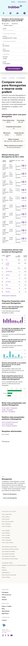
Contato (4, 620)
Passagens (5, 592)
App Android (5, 611)
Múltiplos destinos (8, 25)
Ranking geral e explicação (9, 295)
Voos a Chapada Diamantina (9, 426)
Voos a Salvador (6, 524)
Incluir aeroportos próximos (10, 33)
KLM (7, 285)
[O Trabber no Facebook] (5, 636)
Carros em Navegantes (10, 498)
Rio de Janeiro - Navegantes (9, 408)
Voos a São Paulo (7, 514)
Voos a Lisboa (5, 516)
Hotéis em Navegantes (10, 494)
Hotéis (4, 597)
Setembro (4, 570)
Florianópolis (17, 487)
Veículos (4, 599)
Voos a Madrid (6, 530)
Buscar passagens (14, 68)
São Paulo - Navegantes (8, 411)
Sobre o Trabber (7, 606)
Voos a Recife (5, 519)
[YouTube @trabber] (11, 636)
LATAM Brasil (9, 271)
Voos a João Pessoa (7, 542)
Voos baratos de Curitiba (8, 556)
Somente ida (15, 23)
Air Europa (8, 288)
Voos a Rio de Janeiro (8, 521)
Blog (3, 608)
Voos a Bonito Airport (7, 424)
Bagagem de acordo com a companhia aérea (14, 565)
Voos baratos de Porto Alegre (10, 558)
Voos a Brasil (5, 434)
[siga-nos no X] (8, 636)
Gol (13, 128)
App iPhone (5, 613)
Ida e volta (6, 23)
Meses (3, 567)
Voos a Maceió (6, 533)
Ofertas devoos (6, 594)
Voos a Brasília (6, 537)
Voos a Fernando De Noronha (10, 422)
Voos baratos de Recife (8, 554)
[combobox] (14, 29)
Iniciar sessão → (22, 1)
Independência (6, 572)
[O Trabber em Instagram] (3, 636)
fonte (3, 476)
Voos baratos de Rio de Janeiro (10, 549)
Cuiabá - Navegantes (7, 410)
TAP (7, 278)
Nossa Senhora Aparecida (9, 575)
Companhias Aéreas (7, 563)
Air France (8, 281)
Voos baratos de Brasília (8, 551)
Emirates (8, 291)
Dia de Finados (6, 577)
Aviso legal (4, 632)
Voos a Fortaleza (6, 526)
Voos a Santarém (6, 540)
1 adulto (5, 58)
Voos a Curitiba (6, 535)
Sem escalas (6, 54)
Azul (7, 268)
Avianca (8, 275)
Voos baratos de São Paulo (9, 546)
